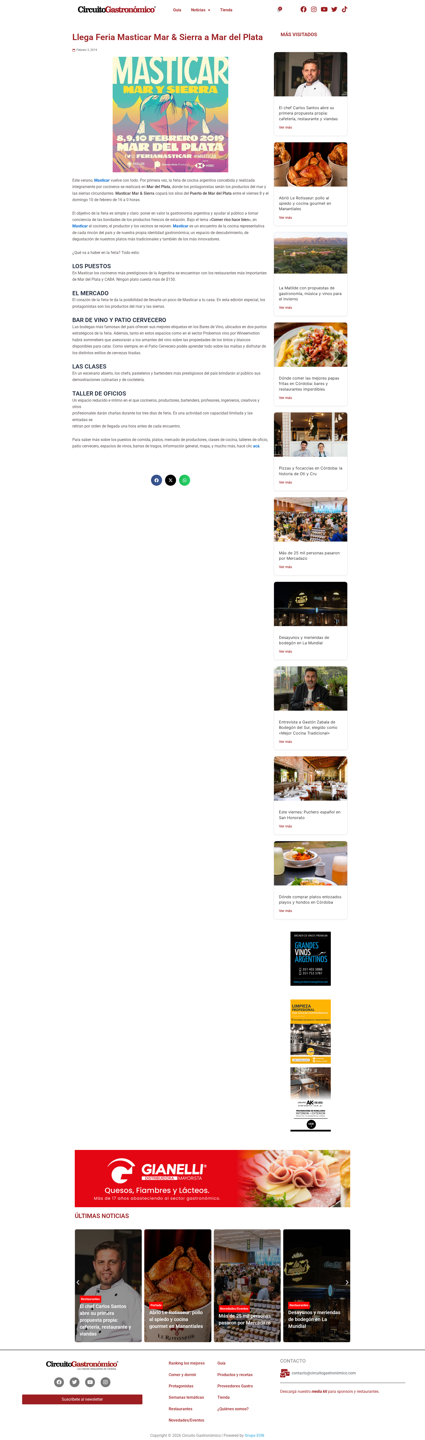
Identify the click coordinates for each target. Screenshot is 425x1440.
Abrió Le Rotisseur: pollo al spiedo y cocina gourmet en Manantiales (305, 203)
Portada (156, 1305)
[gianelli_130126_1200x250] (212, 1178)
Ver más (285, 127)
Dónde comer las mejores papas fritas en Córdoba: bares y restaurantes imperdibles (309, 384)
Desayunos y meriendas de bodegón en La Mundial (314, 1319)
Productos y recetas (235, 1374)
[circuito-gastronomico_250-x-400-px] (310, 1099)
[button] (156, 480)
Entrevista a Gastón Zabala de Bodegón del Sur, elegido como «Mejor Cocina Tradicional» (308, 727)
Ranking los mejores (187, 1363)
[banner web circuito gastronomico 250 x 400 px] (310, 1031)
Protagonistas (181, 1386)
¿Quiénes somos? (233, 1409)
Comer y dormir (182, 1374)
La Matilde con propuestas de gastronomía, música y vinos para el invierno (310, 293)
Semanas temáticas (186, 1397)
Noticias (198, 10)
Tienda (226, 10)
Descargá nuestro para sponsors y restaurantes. (329, 1391)
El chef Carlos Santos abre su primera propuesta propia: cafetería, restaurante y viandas (308, 113)
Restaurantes (298, 1305)
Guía (177, 10)
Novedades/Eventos (234, 1308)
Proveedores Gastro (235, 1386)
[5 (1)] (310, 963)
